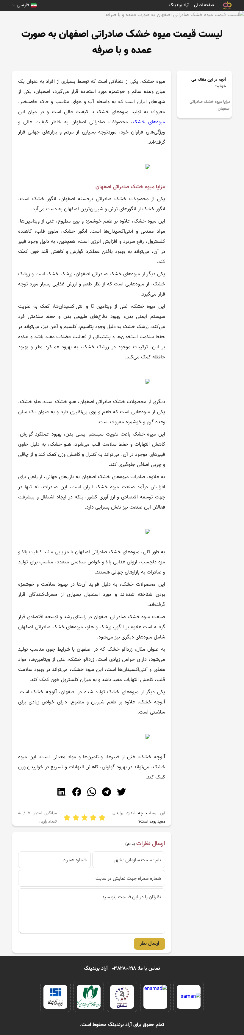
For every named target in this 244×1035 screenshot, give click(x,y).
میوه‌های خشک (149, 122)
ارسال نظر (149, 943)
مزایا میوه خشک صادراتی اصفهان (210, 105)
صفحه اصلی (204, 5)
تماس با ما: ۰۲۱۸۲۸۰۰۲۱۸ (136, 968)
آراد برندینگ (179, 5)
